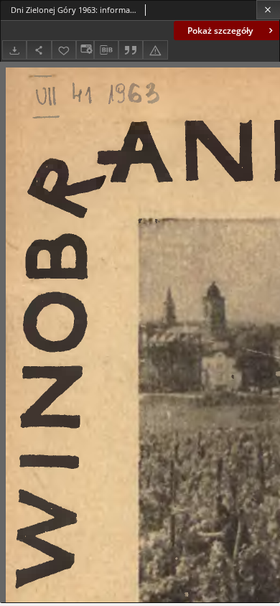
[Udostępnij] (39, 50)
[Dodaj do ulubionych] (64, 50)
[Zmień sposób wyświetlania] (84, 50)
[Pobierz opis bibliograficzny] (106, 50)
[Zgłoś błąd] (155, 50)
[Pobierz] (14, 50)
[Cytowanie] (130, 50)
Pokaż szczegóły (220, 30)
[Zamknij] (268, 9)
